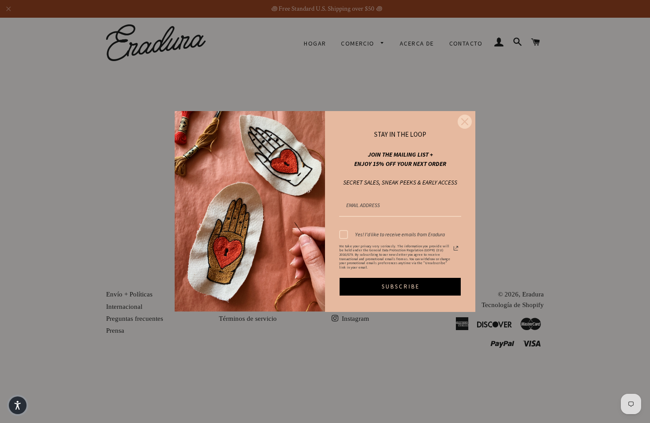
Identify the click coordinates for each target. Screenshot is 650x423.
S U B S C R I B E (400, 286)
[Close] (464, 121)
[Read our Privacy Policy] (456, 248)
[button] (17, 405)
